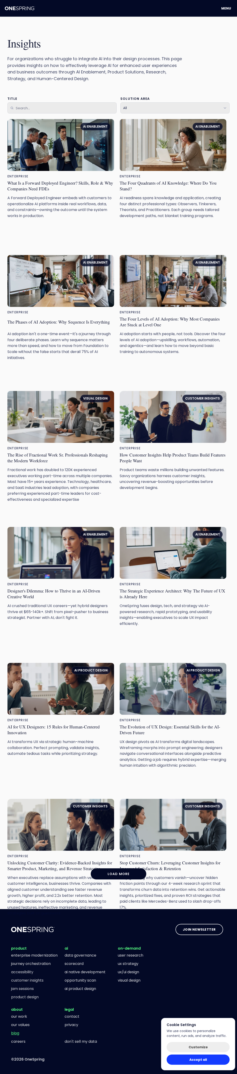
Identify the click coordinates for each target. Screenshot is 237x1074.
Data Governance (80, 955)
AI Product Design (80, 988)
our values (20, 1024)
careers (18, 1041)
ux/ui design (128, 972)
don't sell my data (81, 1041)
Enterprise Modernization (34, 955)
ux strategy (128, 963)
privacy (71, 1024)
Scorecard (74, 963)
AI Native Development (85, 972)
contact (72, 1016)
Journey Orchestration (31, 963)
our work (19, 1016)
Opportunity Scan (80, 980)
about (17, 1009)
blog (15, 1033)
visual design (129, 980)
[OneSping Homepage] (20, 8)
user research (130, 955)
